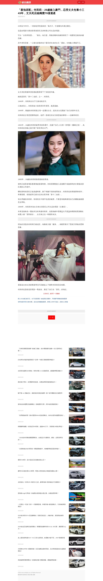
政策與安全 (25, 574)
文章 (79, 2)
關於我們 (20, 574)
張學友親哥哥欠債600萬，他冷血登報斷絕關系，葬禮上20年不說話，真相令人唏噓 (43, 302)
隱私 (31, 574)
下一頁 (51, 317)
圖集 (83, 2)
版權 (34, 574)
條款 (29, 574)
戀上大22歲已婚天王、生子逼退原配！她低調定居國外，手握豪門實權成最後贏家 (42, 298)
